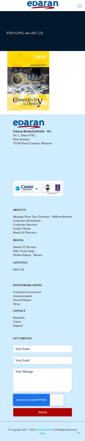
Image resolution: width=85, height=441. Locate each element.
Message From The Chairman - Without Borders (42, 216)
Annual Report (22, 300)
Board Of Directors (25, 232)
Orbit (42, 433)
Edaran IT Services (24, 247)
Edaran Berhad (44, 429)
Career (17, 321)
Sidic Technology (24, 251)
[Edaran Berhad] (42, 5)
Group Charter (22, 228)
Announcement (22, 296)
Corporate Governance (27, 292)
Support (18, 325)
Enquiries (19, 317)
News (16, 304)
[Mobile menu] (79, 6)
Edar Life (19, 269)
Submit (42, 412)
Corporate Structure (25, 224)
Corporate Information (27, 220)
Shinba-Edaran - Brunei (27, 255)
